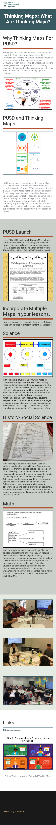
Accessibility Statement (13, 811)
